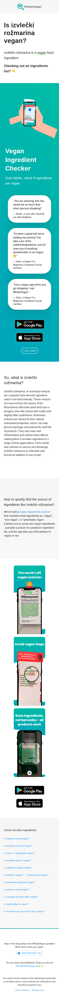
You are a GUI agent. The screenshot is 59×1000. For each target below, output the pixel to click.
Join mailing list (31, 953)
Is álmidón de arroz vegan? (18, 845)
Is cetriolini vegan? (13, 875)
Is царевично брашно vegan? (19, 882)
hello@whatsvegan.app (28, 966)
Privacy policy (38, 990)
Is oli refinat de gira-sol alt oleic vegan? (24, 911)
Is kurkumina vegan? (37, 875)
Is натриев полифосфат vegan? (21, 896)
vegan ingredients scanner (35, 511)
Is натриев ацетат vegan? (17, 860)
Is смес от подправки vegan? (19, 853)
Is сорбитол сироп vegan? (18, 867)
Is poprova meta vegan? (16, 889)
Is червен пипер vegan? (17, 838)
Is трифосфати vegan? (16, 904)
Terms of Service (22, 990)
